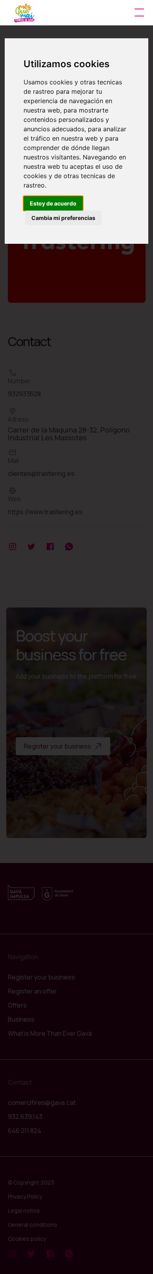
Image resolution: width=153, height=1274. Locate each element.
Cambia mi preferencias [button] (63, 217)
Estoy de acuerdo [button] (53, 203)
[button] (138, 12)
